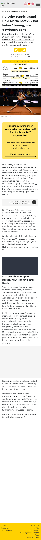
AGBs (36, 528)
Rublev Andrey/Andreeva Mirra (9, 76)
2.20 (17, 76)
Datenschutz (34, 530)
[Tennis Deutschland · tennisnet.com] (29, 4)
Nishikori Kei (33, 68)
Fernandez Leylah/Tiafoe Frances (33, 83)
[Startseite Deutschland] (9, 4)
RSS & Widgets (33, 537)
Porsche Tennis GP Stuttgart (17, 11)
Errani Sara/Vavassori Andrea (35, 76)
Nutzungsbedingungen (29, 533)
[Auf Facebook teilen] (20, 50)
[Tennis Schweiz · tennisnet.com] (33, 4)
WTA (4, 11)
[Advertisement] (20, 362)
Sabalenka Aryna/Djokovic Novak (8, 83)
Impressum (34, 526)
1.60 (27, 76)
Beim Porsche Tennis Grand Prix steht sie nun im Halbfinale (18, 39)
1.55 (16, 83)
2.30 (26, 83)
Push (37, 535)
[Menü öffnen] (38, 4)
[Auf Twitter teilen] (16, 50)
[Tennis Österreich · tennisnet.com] (25, 4)
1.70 (25, 68)
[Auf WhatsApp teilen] (24, 50)
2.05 (15, 68)
